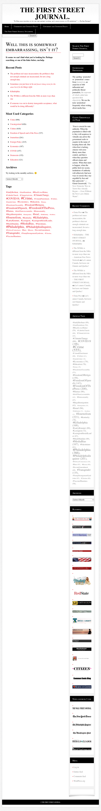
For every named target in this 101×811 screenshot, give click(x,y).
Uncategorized (16, 124)
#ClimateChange (41, 194)
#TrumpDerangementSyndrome (32, 233)
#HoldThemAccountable (23, 211)
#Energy (43, 202)
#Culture (54, 199)
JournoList (81, 82)
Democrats (14, 155)
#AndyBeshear (12, 192)
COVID (13, 150)
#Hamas (9, 210)
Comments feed (80, 776)
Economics (14, 146)
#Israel (36, 214)
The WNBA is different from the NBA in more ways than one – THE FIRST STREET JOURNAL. (81, 276)
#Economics (22, 201)
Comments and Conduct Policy (26, 26)
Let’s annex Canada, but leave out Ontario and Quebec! (81, 263)
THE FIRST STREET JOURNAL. (52, 13)
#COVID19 (12, 198)
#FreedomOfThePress (41, 208)
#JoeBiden (52, 214)
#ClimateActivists (80, 334)
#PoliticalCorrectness (13, 230)
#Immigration (27, 214)
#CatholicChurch (12, 195)
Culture (13, 128)
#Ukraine (48, 233)
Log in (76, 767)
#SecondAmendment (42, 230)
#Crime (26, 198)
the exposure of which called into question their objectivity (81, 96)
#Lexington (25, 220)
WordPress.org (79, 781)
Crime (12, 119)
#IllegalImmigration (14, 214)
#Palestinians (41, 223)
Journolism (14, 137)
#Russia (30, 230)
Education (14, 159)
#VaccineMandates (13, 236)
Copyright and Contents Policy (55, 26)
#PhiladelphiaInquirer (38, 227)
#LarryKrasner (12, 220)
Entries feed (78, 771)
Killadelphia (15, 91)
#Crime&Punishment (41, 199)
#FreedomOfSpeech (16, 208)
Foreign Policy (16, 142)
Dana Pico (78, 212)
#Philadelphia (15, 226)
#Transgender (13, 233)
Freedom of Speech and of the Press (24, 133)
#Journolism (13, 217)
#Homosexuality (39, 211)
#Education (34, 201)
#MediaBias (27, 223)
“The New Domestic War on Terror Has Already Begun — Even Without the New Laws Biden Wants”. (81, 190)
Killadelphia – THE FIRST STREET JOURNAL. (80, 237)
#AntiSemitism (25, 192)
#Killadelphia (40, 217)
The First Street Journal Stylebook (19, 31)
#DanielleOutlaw (11, 202)
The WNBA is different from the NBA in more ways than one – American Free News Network (81, 254)
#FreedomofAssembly (14, 205)
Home (7, 26)
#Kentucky (27, 217)
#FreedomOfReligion (34, 204)
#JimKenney (44, 214)
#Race (24, 230)
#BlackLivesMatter (40, 192)
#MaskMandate (12, 223)
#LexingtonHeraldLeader (42, 220)
